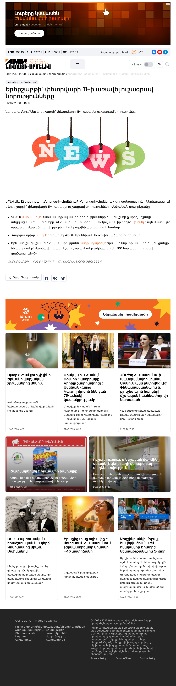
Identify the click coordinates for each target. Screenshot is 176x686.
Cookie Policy (148, 658)
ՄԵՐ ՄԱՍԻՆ (23, 620)
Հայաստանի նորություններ (22, 82)
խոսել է (140, 222)
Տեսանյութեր (55, 630)
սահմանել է (31, 217)
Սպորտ (20, 636)
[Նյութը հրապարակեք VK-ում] (55, 278)
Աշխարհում (23, 639)
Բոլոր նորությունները (30, 626)
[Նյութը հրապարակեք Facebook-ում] (46, 278)
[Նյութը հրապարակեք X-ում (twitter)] (63, 278)
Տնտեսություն (25, 633)
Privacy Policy (99, 658)
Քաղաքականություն (30, 630)
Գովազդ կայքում (45, 620)
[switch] (148, 64)
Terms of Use (123, 658)
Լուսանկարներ (56, 633)
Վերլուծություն (56, 636)
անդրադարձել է (93, 243)
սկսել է (41, 235)
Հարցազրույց (55, 639)
